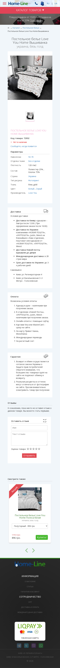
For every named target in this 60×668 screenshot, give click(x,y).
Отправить (29, 455)
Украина (32, 176)
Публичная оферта (30, 638)
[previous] (19, 550)
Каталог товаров (28, 10)
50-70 (30, 157)
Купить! (41, 537)
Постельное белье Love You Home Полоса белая (30, 516)
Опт (30, 602)
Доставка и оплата (30, 607)
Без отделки (34, 161)
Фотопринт (33, 180)
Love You (32, 193)
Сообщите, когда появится (24, 146)
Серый (39, 188)
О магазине (30, 581)
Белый (31, 188)
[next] (41, 550)
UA (56, 3)
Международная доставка (30, 612)
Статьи (30, 586)
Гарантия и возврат (30, 592)
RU (48, 3)
